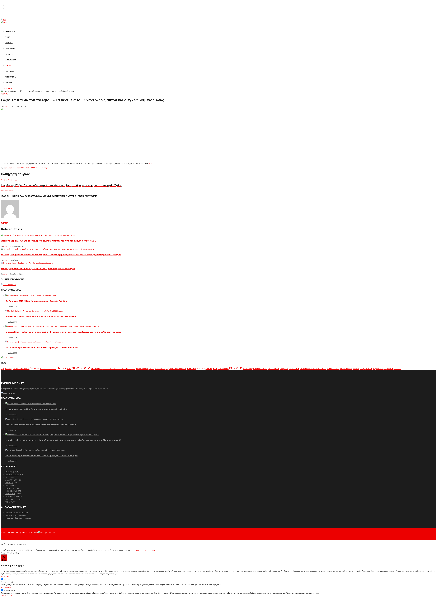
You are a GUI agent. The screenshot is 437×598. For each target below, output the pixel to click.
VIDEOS (8, 477)
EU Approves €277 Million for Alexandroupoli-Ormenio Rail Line (36, 301)
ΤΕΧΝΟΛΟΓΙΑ (10, 77)
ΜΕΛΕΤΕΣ (256, 369)
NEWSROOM (81, 368)
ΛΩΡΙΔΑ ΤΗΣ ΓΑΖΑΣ (36, 168)
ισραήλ (19, 168)
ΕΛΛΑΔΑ (200, 368)
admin (5, 106)
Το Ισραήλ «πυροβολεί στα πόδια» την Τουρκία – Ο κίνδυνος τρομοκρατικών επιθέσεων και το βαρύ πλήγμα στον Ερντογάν (61, 255)
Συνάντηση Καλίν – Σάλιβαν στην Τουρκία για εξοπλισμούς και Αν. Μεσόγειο (38, 268)
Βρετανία (158, 369)
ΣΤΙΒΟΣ (322, 368)
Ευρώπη (209, 368)
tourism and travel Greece (123, 369)
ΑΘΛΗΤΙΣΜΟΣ (10, 60)
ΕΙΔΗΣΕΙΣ (191, 368)
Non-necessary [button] (6, 587)
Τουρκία (343, 368)
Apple (2, 369)
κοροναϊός (378, 368)
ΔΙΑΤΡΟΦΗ (176, 369)
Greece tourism (44, 369)
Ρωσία (316, 368)
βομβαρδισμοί (10, 168)
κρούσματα (397, 369)
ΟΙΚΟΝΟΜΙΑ (10, 31)
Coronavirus (17, 369)
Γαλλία (163, 369)
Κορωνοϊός (248, 368)
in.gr (150, 163)
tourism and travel (109, 369)
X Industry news (142, 369)
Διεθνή (183, 368)
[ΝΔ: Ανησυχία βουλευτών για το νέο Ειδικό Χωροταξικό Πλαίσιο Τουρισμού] (35, 342)
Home (3, 88)
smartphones (97, 368)
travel (133, 369)
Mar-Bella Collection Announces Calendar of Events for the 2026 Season (40, 316)
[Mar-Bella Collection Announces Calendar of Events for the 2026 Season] (34, 311)
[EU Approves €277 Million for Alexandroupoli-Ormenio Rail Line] (30, 295)
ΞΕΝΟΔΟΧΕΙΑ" (263, 369)
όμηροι (46, 168)
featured (35, 368)
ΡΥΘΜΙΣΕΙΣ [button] (138, 550)
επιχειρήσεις (366, 368)
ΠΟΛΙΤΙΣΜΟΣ (10, 48)
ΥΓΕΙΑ (7, 37)
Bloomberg (8, 369)
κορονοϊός (389, 368)
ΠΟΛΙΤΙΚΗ (294, 368)
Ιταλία (220, 369)
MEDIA (69, 369)
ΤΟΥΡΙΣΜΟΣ (10, 71)
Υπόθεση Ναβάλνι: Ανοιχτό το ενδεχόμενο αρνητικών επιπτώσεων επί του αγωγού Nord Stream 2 (48, 241)
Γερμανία (169, 369)
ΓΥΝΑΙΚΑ (9, 43)
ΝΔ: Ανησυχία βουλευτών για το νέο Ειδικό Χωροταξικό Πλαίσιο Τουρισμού (41, 347)
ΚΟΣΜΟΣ (8, 65)
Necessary (7, 579)
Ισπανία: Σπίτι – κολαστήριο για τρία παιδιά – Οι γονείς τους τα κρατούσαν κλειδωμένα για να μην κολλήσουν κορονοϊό (63, 332)
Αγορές (151, 369)
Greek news (52, 369)
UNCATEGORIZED (12, 474)
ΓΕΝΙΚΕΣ (8, 82)
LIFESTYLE (9, 54)
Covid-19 (25, 368)
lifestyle (61, 368)
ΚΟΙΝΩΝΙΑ (225, 369)
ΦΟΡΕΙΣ (356, 368)
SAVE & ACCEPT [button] (7, 596)
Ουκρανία (284, 368)
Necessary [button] (5, 576)
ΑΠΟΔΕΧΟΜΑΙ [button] (150, 550)
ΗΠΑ (215, 368)
